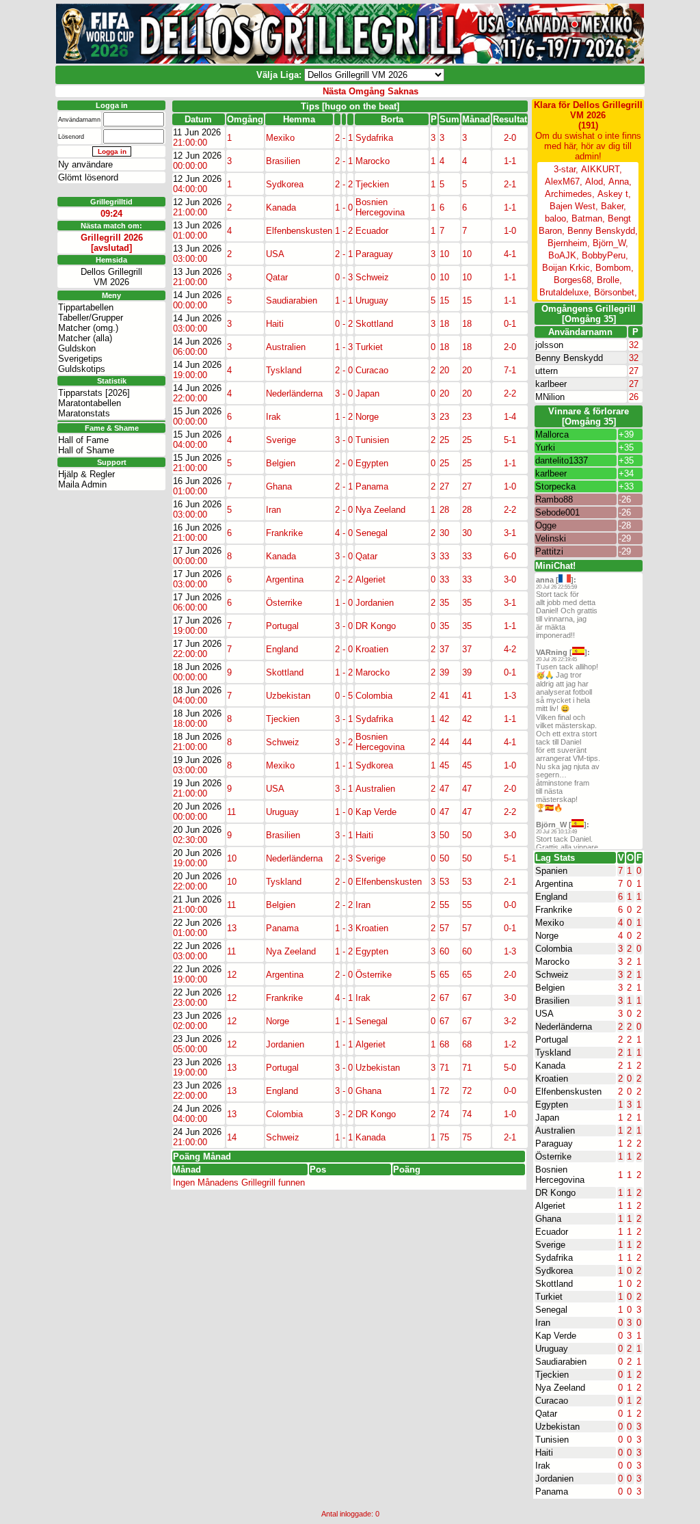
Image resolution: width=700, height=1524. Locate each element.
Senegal (551, 1310)
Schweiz (552, 975)
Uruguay (551, 1348)
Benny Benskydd (569, 358)
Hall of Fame (83, 440)
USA (544, 1013)
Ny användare (85, 164)
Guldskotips (81, 369)
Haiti (544, 1452)
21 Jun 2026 (197, 899)
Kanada (550, 1065)
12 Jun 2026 (197, 155)
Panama (551, 1491)
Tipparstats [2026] (94, 393)
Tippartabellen (85, 307)
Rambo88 (554, 499)
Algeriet (550, 1206)
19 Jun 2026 (197, 760)
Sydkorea (554, 1271)
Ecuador (551, 1232)
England (551, 897)
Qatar (546, 1413)
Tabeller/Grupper (90, 317)
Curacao (551, 1400)
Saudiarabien (561, 1361)
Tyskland (553, 1052)
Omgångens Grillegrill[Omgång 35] (588, 314)
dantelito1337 (561, 460)
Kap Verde (555, 1336)
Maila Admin (82, 484)
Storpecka (555, 486)
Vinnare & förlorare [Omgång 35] (588, 416)
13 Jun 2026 (197, 225)
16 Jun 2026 (197, 481)
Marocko (552, 962)
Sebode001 (557, 512)
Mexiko (549, 923)
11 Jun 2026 (197, 132)
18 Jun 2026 (197, 667)
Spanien (551, 871)
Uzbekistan (557, 1426)
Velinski (550, 538)
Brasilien (552, 1000)
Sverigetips (80, 358)
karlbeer (551, 384)
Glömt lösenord (88, 177)
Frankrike (553, 910)
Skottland (554, 1284)
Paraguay (554, 1143)
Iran (542, 1323)
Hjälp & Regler (86, 474)
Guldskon (77, 348)
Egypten (551, 1104)
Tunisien (552, 1439)
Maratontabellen (89, 403)
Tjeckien (552, 1374)
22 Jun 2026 (197, 923)
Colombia (553, 949)
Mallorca (552, 434)
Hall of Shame (86, 450)
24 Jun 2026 (197, 1109)
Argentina (554, 884)
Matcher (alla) (85, 338)
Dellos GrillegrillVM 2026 (111, 277)
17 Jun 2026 (197, 551)
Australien (555, 1130)
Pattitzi (549, 551)
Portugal (551, 1039)
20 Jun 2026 (197, 806)
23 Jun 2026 (197, 1016)
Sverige (550, 1245)
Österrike (553, 1156)
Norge (546, 936)
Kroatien (551, 1078)
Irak (542, 1465)
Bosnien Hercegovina (559, 1174)
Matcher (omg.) (88, 328)
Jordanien (554, 1478)
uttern (546, 371)
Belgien (550, 987)
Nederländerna (563, 1026)
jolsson (549, 345)
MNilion (550, 397)
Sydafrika (554, 1258)
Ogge (545, 525)
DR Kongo (555, 1193)
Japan (547, 1117)
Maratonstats (84, 413)
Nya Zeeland (560, 1387)
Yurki (545, 447)
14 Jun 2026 (197, 295)
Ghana (548, 1219)
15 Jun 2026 (197, 411)
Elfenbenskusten (568, 1091)
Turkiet (549, 1297)
